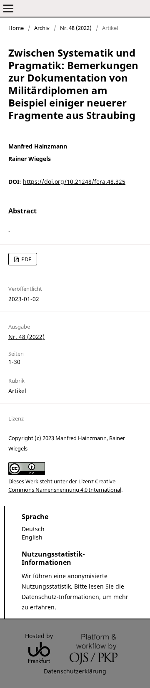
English (32, 537)
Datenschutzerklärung (75, 671)
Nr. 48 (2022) (76, 28)
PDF (25, 259)
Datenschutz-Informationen (60, 597)
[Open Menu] (8, 8)
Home (16, 28)
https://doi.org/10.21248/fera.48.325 (74, 182)
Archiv (42, 28)
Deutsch (33, 529)
